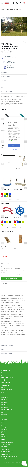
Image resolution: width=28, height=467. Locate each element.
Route (2, 375)
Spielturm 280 (4, 404)
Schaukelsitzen (4, 429)
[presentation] (3, 26)
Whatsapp (2, 51)
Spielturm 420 (4, 407)
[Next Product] (25, 42)
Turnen (3, 432)
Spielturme (4, 397)
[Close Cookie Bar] (22, 118)
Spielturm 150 (4, 401)
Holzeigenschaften (5, 379)
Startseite (3, 8)
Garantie (3, 380)
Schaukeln (4, 419)
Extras (2, 412)
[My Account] (17, 3)
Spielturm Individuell (6, 411)
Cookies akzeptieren (13, 145)
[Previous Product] (23, 42)
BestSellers (4, 414)
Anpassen (14, 149)
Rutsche (3, 434)
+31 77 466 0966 (5, 449)
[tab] (14, 353)
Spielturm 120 (4, 399)
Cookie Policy (14, 140)
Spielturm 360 (4, 406)
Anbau (3, 421)
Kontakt (3, 374)
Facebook (5, 51)
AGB (2, 391)
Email (10, 51)
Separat (3, 422)
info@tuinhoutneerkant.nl (7, 451)
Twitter (8, 51)
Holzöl (3, 439)
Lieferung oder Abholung (7, 377)
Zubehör (3, 426)
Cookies (3, 392)
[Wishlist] (20, 3)
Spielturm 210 (4, 402)
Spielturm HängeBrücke (6, 409)
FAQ (2, 372)
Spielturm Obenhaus (6, 416)
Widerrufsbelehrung (6, 382)
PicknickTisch (4, 436)
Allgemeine (4, 427)
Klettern (3, 431)
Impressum (4, 387)
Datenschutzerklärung (6, 389)
